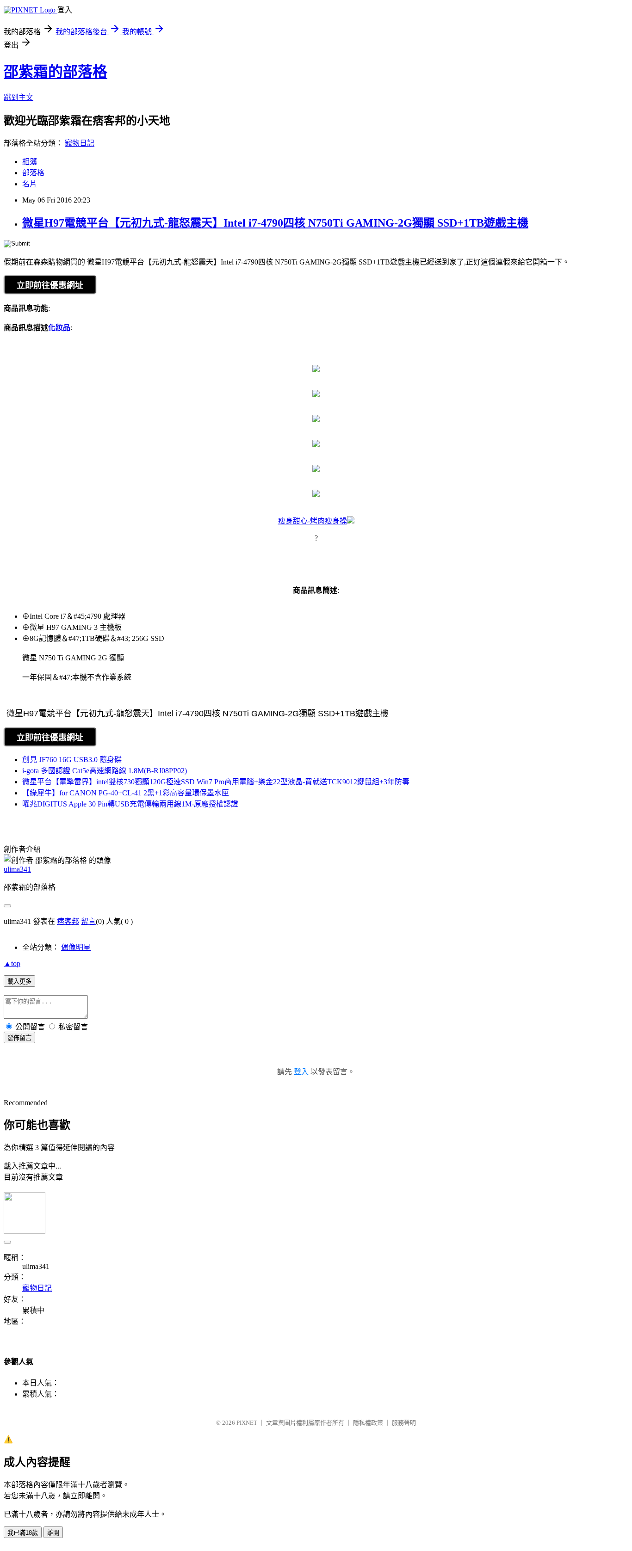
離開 (53, 1532)
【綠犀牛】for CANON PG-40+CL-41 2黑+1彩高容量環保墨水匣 (125, 793)
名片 (29, 184)
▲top (12, 963)
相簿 (29, 162)
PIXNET (246, 1422)
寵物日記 (79, 143)
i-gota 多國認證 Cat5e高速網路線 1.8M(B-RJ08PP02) (104, 771)
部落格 (33, 173)
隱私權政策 (368, 1422)
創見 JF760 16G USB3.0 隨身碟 (72, 759)
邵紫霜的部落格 (55, 71)
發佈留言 (19, 1037)
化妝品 (59, 328)
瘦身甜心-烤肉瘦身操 (312, 521)
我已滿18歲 (22, 1532)
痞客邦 (68, 921)
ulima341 (17, 869)
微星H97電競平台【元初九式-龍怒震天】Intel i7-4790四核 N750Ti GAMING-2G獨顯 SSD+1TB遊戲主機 (275, 223)
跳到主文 (18, 97)
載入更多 (19, 981)
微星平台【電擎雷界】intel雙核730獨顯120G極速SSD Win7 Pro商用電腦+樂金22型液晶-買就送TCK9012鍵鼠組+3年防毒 (215, 782)
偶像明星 (76, 947)
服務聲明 (404, 1422)
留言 (88, 921)
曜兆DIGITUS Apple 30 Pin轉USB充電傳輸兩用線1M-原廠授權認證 (130, 804)
